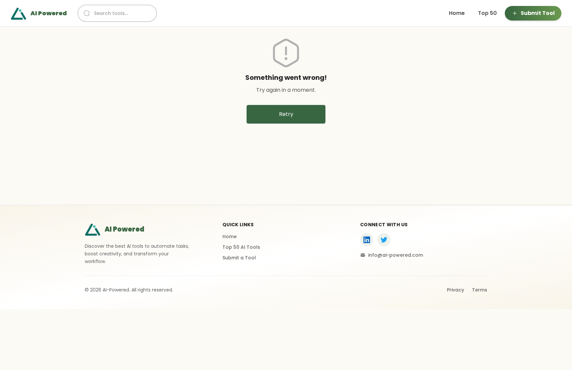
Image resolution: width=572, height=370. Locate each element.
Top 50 (487, 13)
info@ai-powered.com (395, 255)
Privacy (455, 290)
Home (457, 13)
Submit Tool (538, 13)
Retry (286, 114)
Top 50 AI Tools (241, 247)
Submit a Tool (239, 257)
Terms (479, 290)
